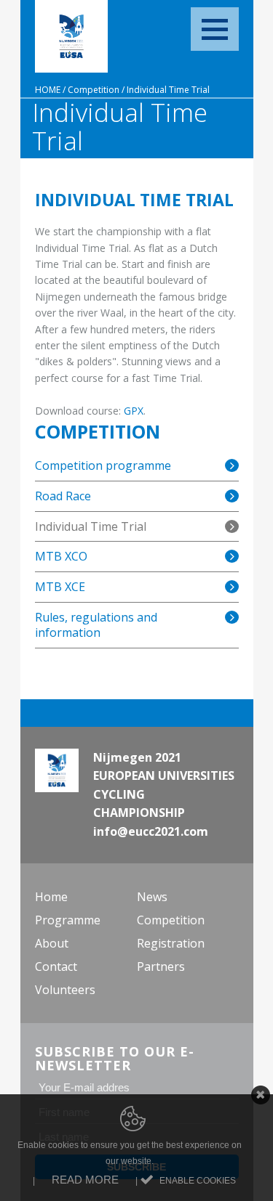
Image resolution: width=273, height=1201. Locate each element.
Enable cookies (197, 1181)
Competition (93, 90)
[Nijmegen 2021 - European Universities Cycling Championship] (71, 36)
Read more (85, 1179)
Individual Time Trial (168, 90)
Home (47, 90)
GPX (133, 411)
